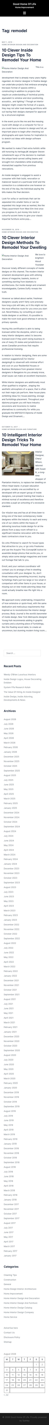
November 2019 (11, 1097)
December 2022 (11, 924)
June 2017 (8, 1232)
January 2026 (10, 752)
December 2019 (11, 1092)
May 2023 (8, 901)
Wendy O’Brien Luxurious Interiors (20, 674)
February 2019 (10, 1139)
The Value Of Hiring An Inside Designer (22, 692)
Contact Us (9, 1332)
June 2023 (9, 896)
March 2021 (9, 1022)
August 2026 (10, 719)
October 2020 (10, 1045)
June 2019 (9, 1120)
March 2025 (9, 798)
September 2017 (11, 1218)
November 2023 (11, 873)
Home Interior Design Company (19, 1312)
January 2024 (10, 864)
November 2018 (11, 1153)
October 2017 (10, 1213)
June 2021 (9, 1008)
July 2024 (8, 836)
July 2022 (8, 948)
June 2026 (9, 728)
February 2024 (11, 859)
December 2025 (11, 756)
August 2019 (10, 1111)
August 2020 (10, 1055)
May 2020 (8, 1069)
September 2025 (12, 770)
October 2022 (10, 934)
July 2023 (8, 892)
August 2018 (10, 1167)
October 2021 (10, 990)
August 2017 (10, 1223)
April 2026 (9, 738)
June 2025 (9, 784)
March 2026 (9, 742)
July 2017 (8, 1227)
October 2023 (10, 878)
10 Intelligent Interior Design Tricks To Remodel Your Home (22, 439)
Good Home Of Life (24, 4)
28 (30, 1385)
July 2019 (8, 1116)
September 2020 (12, 1050)
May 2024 (8, 845)
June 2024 (9, 840)
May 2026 (8, 733)
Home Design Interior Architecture (20, 1289)
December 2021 (11, 980)
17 (7, 1380)
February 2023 (11, 915)
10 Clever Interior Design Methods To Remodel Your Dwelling (24, 242)
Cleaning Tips (10, 1275)
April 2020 (9, 1074)
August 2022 (10, 943)
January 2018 (10, 1199)
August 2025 (10, 775)
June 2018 (9, 1176)
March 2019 (9, 1134)
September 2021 (11, 994)
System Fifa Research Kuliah (17, 687)
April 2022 (9, 962)
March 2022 (9, 966)
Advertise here (11, 1328)
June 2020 (9, 1064)
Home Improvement (13, 1293)
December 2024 (11, 812)
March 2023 (9, 910)
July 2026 (8, 724)
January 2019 (10, 1143)
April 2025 (9, 794)
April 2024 (9, 850)
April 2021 (8, 1017)
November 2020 (11, 1041)
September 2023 (12, 882)
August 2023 (10, 887)
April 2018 (8, 1185)
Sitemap (8, 1342)
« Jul (6, 1395)
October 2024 (10, 822)
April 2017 (8, 1241)
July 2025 (8, 780)
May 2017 (8, 1237)
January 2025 (10, 808)
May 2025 (8, 789)
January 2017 (10, 1255)
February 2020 (11, 1083)
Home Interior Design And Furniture (19, 429)
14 (30, 1375)
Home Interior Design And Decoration (20, 45)
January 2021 (10, 1032)
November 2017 (11, 1209)
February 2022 (11, 971)
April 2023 (9, 906)
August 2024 (10, 831)
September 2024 (12, 826)
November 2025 (11, 761)
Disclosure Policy (12, 1337)
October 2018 (10, 1157)
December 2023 (11, 868)
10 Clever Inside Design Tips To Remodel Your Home (21, 55)
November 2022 (11, 929)
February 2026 (11, 747)
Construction (10, 1279)
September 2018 (11, 1162)
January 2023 (10, 920)
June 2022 (9, 952)
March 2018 (9, 1190)
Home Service (10, 1317)
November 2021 (11, 985)
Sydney (26, 1420)
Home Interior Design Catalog (18, 1307)
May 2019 (8, 1125)
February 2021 (10, 1027)
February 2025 (11, 803)
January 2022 (10, 975)
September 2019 (11, 1106)
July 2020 (8, 1059)
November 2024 (11, 817)
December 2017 (11, 1204)
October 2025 (10, 766)
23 (42, 1380)
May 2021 (8, 1013)
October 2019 (10, 1101)
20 (24, 1380)
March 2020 (9, 1078)
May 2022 (8, 957)
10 (7, 1375)
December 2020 (11, 1036)
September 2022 (12, 938)
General (7, 1284)
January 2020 (10, 1087)
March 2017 (9, 1246)
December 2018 (11, 1148)
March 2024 (9, 854)
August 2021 (10, 999)
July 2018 (8, 1171)
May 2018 (8, 1181)
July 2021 (8, 1004)
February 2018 (10, 1195)
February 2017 (10, 1251)
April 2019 (8, 1129)
